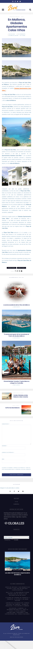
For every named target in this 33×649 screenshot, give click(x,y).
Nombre (4, 445)
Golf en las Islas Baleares (12, 408)
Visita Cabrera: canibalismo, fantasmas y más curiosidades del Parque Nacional (17, 612)
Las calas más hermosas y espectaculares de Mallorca (17, 573)
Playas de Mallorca (17, 570)
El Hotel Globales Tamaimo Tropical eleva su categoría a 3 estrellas (16, 382)
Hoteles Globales (15, 16)
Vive (22, 16)
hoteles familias (12, 267)
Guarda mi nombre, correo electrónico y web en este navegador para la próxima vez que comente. (16, 468)
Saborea (16, 504)
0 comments (22, 34)
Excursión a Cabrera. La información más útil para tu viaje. (17, 610)
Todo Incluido (22, 267)
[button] (3, 9)
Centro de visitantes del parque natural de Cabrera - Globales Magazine (17, 604)
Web (3, 459)
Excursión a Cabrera (21, 605)
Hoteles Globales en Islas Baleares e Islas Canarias (20, 396)
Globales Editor (13, 35)
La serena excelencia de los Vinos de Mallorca (16, 305)
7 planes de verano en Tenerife (16, 597)
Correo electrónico (8, 452)
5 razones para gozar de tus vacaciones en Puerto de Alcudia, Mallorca (16, 335)
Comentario (6, 423)
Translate (16, 539)
